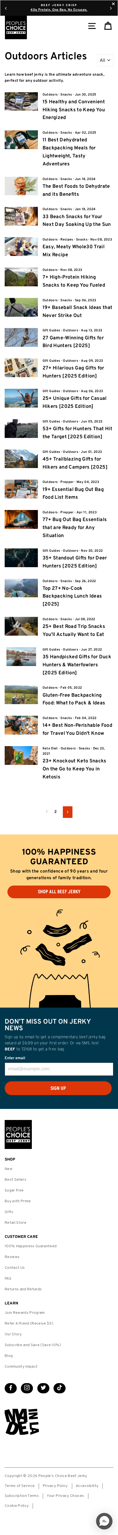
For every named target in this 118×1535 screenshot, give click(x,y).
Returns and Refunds (23, 1289)
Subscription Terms (22, 1496)
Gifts (9, 1212)
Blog (9, 1356)
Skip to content (58, 5)
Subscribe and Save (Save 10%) (33, 1345)
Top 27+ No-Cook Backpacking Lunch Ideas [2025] (72, 596)
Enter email (15, 1058)
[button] (104, 1521)
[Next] (111, 8)
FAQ (8, 1278)
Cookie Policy (17, 1506)
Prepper (67, 482)
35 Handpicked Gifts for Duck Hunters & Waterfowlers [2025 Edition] (77, 665)
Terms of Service (20, 1486)
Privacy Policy (55, 1486)
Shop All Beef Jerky (59, 891)
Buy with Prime (18, 1201)
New (8, 1169)
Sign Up (58, 1088)
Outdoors (50, 94)
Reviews (12, 1257)
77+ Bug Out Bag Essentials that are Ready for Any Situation (75, 527)
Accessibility (87, 1486)
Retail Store (15, 1222)
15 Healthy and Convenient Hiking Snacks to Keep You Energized (74, 110)
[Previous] (6, 8)
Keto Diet (50, 748)
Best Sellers (15, 1179)
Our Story (13, 1334)
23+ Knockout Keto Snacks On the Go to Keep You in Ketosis (74, 769)
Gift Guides (51, 330)
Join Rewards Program (25, 1313)
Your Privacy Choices (65, 1496)
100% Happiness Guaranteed (31, 1246)
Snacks (66, 94)
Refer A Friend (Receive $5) (29, 1323)
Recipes (66, 239)
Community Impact (21, 1366)
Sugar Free (14, 1190)
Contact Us (15, 1267)
